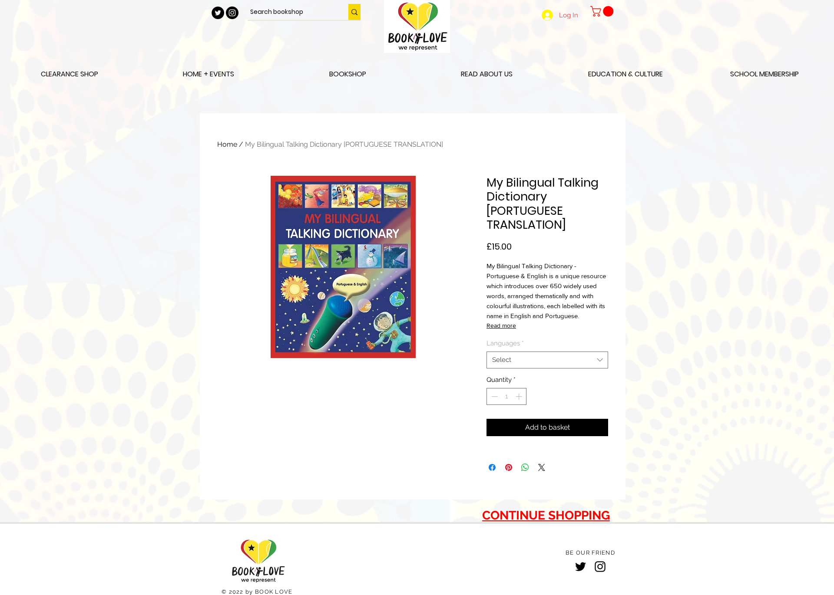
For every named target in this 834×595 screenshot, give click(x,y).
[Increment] (520, 396)
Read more (501, 325)
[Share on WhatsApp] (525, 467)
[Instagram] (600, 566)
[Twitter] (580, 566)
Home (227, 144)
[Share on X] (541, 467)
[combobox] (547, 360)
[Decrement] (494, 396)
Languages (505, 343)
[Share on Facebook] (492, 467)
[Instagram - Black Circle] (232, 13)
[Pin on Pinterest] (508, 467)
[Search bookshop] (354, 12)
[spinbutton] (507, 396)
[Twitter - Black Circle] (218, 13)
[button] (603, 11)
